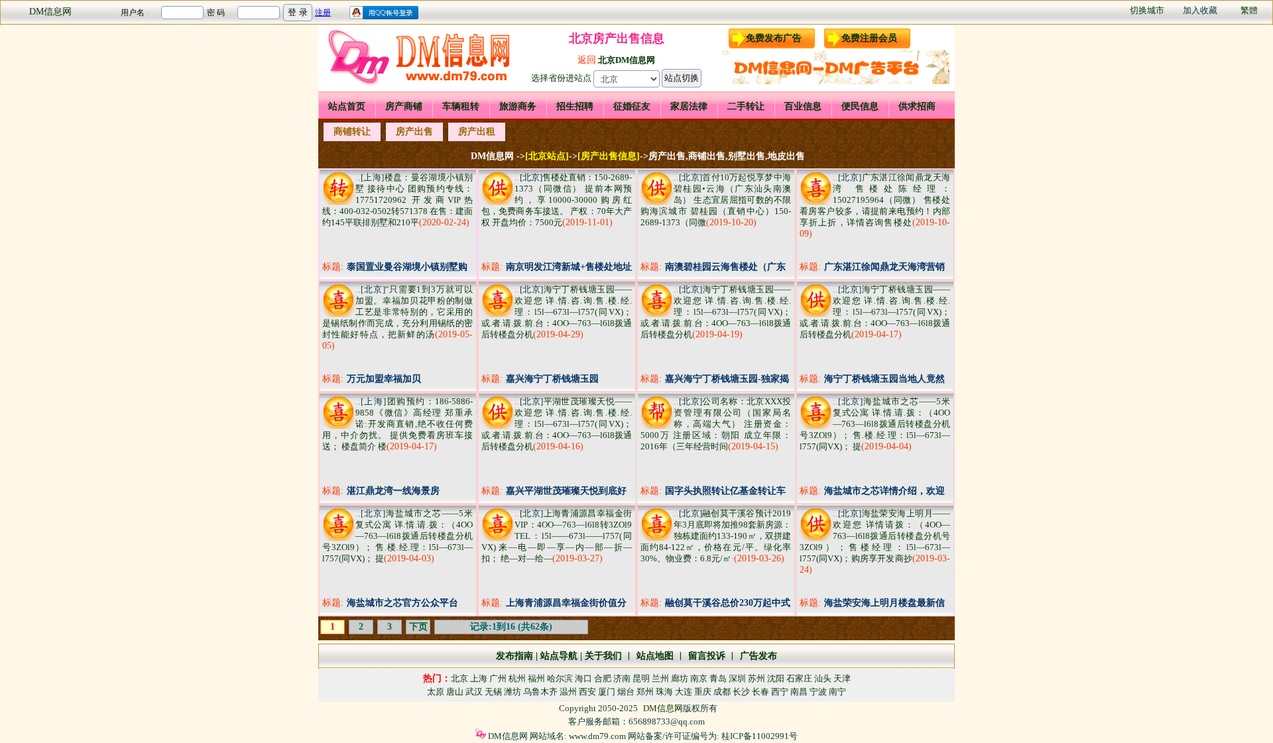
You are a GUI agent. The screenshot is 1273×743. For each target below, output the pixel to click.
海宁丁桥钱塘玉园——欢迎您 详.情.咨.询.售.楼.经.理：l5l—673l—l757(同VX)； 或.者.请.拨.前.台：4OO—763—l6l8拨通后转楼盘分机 (556, 311)
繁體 (1249, 10)
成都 (722, 692)
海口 (583, 678)
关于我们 (603, 656)
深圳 (737, 678)
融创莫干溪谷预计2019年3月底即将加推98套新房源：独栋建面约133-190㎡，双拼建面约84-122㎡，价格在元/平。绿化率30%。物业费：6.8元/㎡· (715, 535)
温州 (568, 692)
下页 (418, 627)
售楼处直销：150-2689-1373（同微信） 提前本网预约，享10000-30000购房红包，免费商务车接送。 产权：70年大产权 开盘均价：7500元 (556, 199)
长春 (760, 692)
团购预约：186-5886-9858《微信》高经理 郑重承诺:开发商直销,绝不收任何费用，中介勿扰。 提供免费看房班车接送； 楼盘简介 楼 (397, 423)
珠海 (664, 692)
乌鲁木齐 (540, 692)
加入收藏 (1200, 10)
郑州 (645, 692)
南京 (698, 678)
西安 (587, 692)
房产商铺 (403, 106)
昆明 (641, 678)
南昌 (799, 692)
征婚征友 (631, 106)
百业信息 (802, 106)
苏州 (756, 678)
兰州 (660, 678)
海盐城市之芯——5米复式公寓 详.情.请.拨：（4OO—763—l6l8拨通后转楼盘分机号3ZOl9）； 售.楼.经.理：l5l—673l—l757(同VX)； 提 (875, 423)
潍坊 (512, 692)
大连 (683, 692)
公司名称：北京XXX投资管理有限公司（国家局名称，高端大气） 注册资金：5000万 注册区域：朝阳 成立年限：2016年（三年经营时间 (715, 423)
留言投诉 (706, 656)
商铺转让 (352, 132)
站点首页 (346, 106)
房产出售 (414, 132)
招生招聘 (574, 106)
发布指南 (514, 656)
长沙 (741, 692)
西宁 (779, 692)
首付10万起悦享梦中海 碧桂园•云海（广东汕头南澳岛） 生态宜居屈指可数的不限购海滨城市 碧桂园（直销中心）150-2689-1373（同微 (715, 199)
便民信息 (860, 106)
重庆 (702, 692)
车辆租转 (460, 106)
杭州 (517, 678)
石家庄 (799, 678)
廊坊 (679, 678)
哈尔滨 (560, 678)
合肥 (602, 678)
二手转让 (745, 106)
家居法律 (688, 106)
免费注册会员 (869, 38)
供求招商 (917, 106)
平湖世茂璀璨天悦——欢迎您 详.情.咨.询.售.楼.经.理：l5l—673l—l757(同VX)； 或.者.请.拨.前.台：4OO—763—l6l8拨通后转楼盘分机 (556, 423)
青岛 (718, 678)
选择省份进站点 (561, 78)
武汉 (474, 692)
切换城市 (1147, 10)
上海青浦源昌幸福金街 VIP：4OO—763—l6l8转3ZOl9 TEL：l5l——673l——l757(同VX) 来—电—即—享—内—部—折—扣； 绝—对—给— (556, 535)
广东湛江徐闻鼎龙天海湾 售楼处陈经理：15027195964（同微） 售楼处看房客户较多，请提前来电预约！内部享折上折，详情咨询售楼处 (875, 199)
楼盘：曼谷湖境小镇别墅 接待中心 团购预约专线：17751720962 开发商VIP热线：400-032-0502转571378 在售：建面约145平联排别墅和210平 (397, 199)
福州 (536, 678)
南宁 (837, 692)
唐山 (454, 692)
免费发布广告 (774, 38)
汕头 (822, 678)
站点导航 (558, 656)
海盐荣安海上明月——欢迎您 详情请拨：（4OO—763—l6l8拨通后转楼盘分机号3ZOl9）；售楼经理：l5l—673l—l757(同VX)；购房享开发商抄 (875, 535)
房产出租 (476, 132)
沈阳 (775, 678)
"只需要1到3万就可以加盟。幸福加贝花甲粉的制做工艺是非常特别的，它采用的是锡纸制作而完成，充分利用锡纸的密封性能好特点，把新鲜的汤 (397, 311)
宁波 (818, 692)
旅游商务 (517, 106)
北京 (459, 678)
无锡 (493, 692)
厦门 (606, 692)
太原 (435, 692)
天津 (842, 678)
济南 (622, 678)
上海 (478, 678)
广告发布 (758, 656)
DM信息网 (50, 12)
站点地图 (654, 656)
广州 (498, 678)
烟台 (626, 692)
